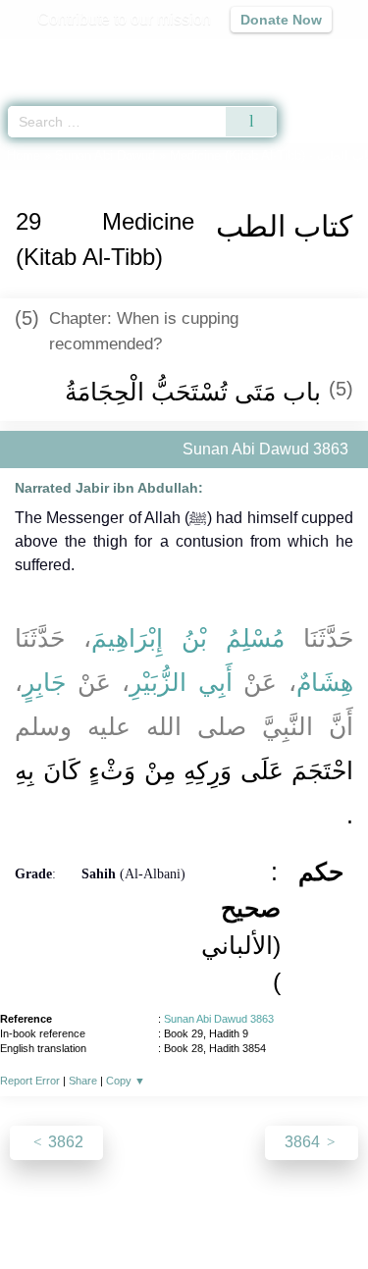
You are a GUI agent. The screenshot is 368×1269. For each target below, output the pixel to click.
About (42, 1211)
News (95, 1211)
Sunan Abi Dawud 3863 (219, 1019)
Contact (313, 1211)
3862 (63, 1142)
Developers (233, 1211)
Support (154, 1211)
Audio (310, 54)
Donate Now (281, 19)
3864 (304, 1142)
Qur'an (78, 54)
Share (83, 1080)
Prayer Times (231, 54)
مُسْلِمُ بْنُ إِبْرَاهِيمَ (188, 638)
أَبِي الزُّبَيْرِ (181, 682)
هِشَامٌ (324, 682)
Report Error (30, 1080)
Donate (184, 1235)
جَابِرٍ (44, 682)
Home (23, 155)
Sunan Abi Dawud (105, 155)
